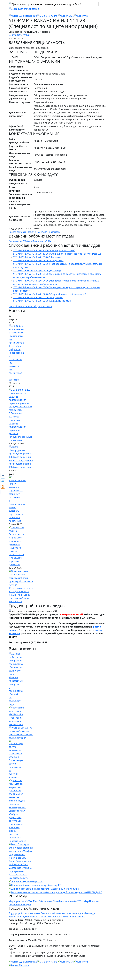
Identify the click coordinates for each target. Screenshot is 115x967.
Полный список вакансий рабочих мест (30, 306)
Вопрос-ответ (77, 916)
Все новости (15, 601)
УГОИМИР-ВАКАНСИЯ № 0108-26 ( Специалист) (38, 260)
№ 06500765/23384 (19, 35)
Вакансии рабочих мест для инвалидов (62, 913)
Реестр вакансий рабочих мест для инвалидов (34, 231)
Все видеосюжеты (18, 877)
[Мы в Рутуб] (81, 15)
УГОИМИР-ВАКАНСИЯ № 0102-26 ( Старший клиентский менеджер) (49, 294)
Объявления (45, 901)
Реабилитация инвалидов (55, 916)
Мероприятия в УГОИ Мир (23, 901)
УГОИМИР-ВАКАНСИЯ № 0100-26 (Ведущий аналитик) (42, 300)
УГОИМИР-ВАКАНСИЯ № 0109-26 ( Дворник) (37, 257)
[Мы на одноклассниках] (23, 15)
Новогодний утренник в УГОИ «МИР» (16, 721)
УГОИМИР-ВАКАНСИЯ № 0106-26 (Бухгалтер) (37, 270)
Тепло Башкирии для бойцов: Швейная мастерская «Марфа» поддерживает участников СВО (20, 868)
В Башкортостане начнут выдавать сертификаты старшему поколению (17, 510)
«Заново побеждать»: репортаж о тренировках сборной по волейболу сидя (16, 691)
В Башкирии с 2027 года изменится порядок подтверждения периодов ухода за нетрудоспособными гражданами (20, 427)
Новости (94, 901)
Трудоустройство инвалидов (24, 913)
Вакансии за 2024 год (44, 241)
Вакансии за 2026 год (20, 241)
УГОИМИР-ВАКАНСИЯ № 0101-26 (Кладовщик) (38, 297)
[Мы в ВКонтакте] (47, 15)
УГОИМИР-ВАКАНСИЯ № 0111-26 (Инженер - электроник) (44, 250)
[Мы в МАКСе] (66, 15)
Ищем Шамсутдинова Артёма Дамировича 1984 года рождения (21, 464)
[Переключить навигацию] (102, 4)
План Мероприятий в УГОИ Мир (71, 901)
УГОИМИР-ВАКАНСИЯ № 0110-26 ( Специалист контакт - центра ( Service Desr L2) (57, 253)
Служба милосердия (20, 904)
